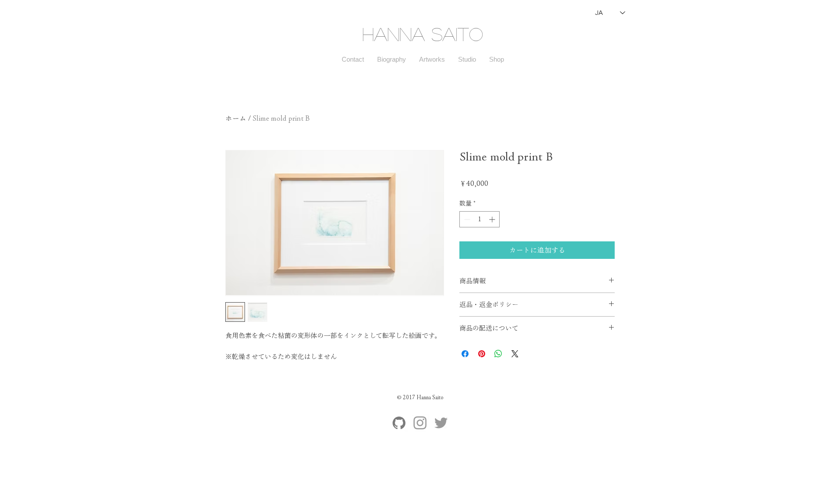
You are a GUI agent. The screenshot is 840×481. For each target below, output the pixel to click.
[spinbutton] (479, 219)
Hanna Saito (422, 33)
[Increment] (492, 219)
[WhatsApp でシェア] (498, 354)
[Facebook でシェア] (465, 354)
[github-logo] (399, 423)
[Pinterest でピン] (481, 354)
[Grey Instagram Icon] (420, 423)
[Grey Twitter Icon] (441, 423)
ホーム (235, 118)
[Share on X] (515, 354)
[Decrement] (466, 219)
